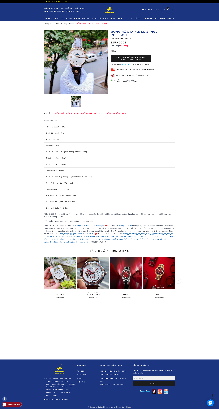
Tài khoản (146, 10)
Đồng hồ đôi (134, 18)
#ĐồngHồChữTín (82, 226)
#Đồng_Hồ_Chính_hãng (100, 236)
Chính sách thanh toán (110, 374)
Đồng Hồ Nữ (117, 18)
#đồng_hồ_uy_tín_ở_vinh (54, 236)
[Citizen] (126, 277)
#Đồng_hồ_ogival (150, 236)
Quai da (148, 18)
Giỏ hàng (162, 9)
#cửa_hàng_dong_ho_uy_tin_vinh (94, 239)
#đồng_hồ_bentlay (131, 239)
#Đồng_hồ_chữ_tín (135, 236)
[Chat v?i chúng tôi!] (210, 402)
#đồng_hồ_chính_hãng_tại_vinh (153, 239)
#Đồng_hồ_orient (165, 236)
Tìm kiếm (81, 371)
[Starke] (60, 277)
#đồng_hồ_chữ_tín (165, 234)
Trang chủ (51, 18)
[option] (76, 62)
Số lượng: (115, 51)
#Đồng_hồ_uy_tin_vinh (69, 239)
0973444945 (126, 65)
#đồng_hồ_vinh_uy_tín (79, 242)
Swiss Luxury (81, 18)
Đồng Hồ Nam (99, 18)
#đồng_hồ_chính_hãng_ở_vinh (144, 234)
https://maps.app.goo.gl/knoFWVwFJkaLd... (76, 234)
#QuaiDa (128, 226)
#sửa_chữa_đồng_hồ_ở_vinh (77, 236)
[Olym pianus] (93, 277)
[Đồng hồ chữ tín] (110, 10)
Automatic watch (164, 18)
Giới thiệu (66, 18)
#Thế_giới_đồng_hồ (118, 236)
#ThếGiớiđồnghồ (97, 226)
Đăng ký (81, 378)
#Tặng (121, 226)
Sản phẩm (109, 251)
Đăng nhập (82, 374)
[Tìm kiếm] (172, 9)
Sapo (129, 407)
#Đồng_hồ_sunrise (51, 239)
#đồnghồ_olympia (115, 239)
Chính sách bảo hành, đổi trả (113, 385)
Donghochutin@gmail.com (57, 399)
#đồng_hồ (127, 234)
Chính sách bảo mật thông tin (113, 371)
